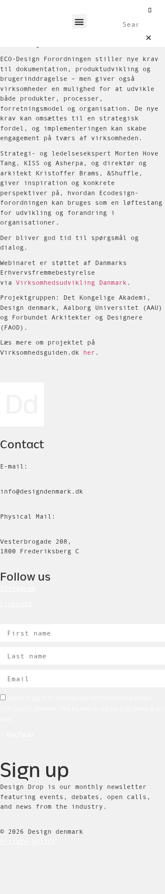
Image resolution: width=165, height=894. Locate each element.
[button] (79, 21)
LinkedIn (16, 603)
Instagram (18, 588)
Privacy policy (27, 841)
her (89, 352)
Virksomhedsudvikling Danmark (71, 282)
